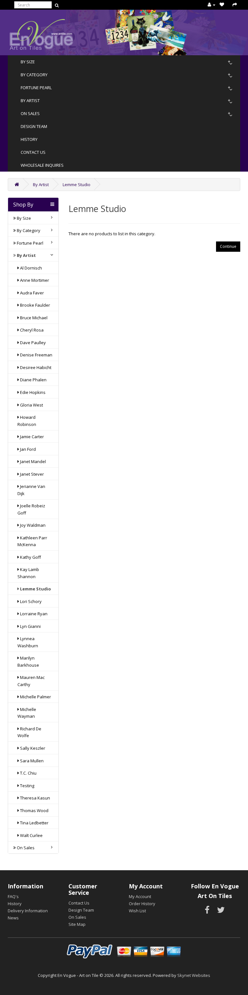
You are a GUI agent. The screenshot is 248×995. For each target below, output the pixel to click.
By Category (34, 75)
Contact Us (33, 152)
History (29, 139)
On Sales (30, 113)
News (13, 918)
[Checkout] (234, 4)
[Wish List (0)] (222, 4)
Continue (228, 246)
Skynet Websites (193, 975)
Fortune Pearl (36, 87)
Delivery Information (28, 911)
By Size (28, 62)
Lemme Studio (76, 184)
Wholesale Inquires (42, 165)
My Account (140, 896)
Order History (142, 903)
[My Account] (211, 4)
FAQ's (13, 896)
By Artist (30, 100)
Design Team (34, 126)
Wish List (137, 911)
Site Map (77, 924)
